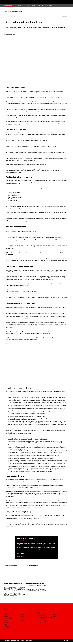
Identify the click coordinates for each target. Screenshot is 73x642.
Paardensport (6, 626)
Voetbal (27, 5)
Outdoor (5, 624)
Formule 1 (20, 5)
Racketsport (6, 628)
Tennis (22, 618)
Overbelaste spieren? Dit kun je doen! (43, 620)
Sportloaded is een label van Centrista (26, 640)
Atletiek (5, 614)
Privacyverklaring (7, 640)
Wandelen (22, 614)
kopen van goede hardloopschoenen (41, 479)
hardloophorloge (27, 515)
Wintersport (6, 634)
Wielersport (6, 632)
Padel (33, 5)
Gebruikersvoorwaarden (15, 640)
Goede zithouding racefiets (42, 622)
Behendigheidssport (8, 618)
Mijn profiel (55, 612)
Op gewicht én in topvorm (41, 612)
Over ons (55, 614)
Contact (54, 618)
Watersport (6, 630)
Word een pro (19, 556)
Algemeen (6, 612)
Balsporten (6, 616)
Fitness (5, 620)
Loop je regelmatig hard (11, 27)
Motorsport (6, 622)
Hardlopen (40, 5)
